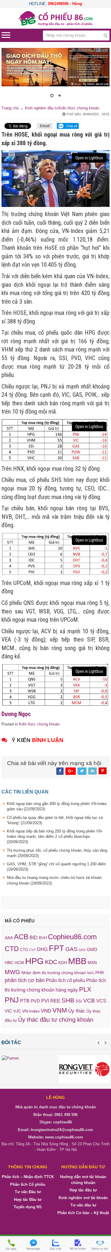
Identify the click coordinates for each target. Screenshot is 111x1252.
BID (34, 937)
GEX (82, 950)
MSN (92, 962)
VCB (89, 1000)
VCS (101, 1000)
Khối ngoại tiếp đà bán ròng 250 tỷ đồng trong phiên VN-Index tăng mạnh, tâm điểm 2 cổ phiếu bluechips (55, 836)
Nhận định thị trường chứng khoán (53, 972)
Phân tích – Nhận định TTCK (28, 1177)
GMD (92, 949)
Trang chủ (10, 108)
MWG (12, 972)
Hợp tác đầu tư (83, 1190)
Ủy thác (76, 1011)
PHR (99, 972)
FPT (56, 948)
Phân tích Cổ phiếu (27, 1184)
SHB (68, 1000)
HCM (19, 962)
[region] (55, 76)
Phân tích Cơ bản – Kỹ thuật (83, 1213)
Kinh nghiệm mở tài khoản (83, 1198)
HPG (34, 961)
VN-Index (31, 1011)
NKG (90, 973)
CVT (32, 950)
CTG (24, 949)
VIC (8, 1011)
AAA (9, 938)
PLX (85, 989)
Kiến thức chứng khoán (79, 108)
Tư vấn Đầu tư (28, 1192)
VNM (59, 1010)
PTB (25, 1000)
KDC (51, 962)
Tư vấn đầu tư (83, 1205)
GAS (71, 949)
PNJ (12, 1000)
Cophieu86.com (72, 937)
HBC (9, 962)
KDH (62, 962)
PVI (45, 1001)
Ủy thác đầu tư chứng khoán (55, 1019)
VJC (17, 1011)
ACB (21, 937)
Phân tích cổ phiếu (65, 980)
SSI (78, 1001)
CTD (12, 949)
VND (46, 1011)
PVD (35, 1001)
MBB (77, 961)
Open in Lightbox (89, 158)
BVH (43, 938)
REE (55, 1001)
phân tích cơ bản (25, 980)
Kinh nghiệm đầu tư (42, 108)
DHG (42, 949)
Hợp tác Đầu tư (27, 1199)
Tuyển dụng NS (28, 1207)
